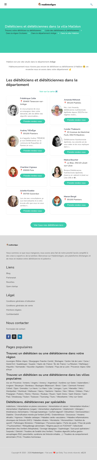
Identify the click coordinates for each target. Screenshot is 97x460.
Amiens (26, 382)
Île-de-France (60, 364)
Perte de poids (70, 423)
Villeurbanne (62, 396)
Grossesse (70, 414)
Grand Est (10, 364)
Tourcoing (44, 396)
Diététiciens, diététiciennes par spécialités (36, 402)
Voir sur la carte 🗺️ (48, 91)
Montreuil (22, 391)
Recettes (10, 282)
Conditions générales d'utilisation (20, 301)
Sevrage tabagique (48, 428)
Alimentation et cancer (58, 406)
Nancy (41, 391)
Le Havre (34, 388)
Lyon (65, 388)
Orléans (79, 391)
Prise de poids (84, 423)
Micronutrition (67, 420)
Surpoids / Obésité (14, 431)
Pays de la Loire (62, 366)
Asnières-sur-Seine (67, 382)
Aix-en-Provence (13, 382)
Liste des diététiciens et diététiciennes (62, 30)
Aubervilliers (82, 382)
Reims (28, 394)
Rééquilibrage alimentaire (33, 425)
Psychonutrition (14, 425)
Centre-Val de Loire (73, 361)
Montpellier (11, 391)
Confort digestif (56, 411)
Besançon (19, 385)
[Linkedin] (20, 336)
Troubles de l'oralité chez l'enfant (38, 431)
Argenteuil (52, 382)
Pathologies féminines (23, 423)
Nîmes (71, 391)
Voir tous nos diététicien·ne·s (48, 225)
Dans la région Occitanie (16, 33)
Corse (86, 361)
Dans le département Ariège (44, 33)
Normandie (20, 366)
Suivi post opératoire (80, 428)
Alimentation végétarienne (50, 409)
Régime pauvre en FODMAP (59, 425)
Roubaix (44, 394)
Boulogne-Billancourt (44, 385)
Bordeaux (29, 385)
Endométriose (58, 414)
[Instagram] (14, 336)
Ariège (53, 61)
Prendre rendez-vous (32, 121)
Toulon (26, 396)
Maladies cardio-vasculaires (53, 417)
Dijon (16, 388)
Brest (58, 385)
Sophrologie (63, 428)
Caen (64, 385)
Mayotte (10, 366)
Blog (8, 273)
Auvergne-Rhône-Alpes (17, 361)
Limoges (57, 388)
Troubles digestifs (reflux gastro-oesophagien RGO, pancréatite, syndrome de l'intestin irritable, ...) (44, 433)
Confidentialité (12, 314)
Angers (34, 382)
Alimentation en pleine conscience (32, 406)
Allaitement (68, 409)
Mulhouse (32, 391)
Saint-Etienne (75, 394)
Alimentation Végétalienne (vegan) (21, 409)
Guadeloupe (22, 364)
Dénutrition (69, 411)
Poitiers (20, 394)
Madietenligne (37, 452)
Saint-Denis (62, 394)
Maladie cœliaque (32, 417)
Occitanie (49, 366)
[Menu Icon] (5, 4)
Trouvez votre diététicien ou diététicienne (23, 30)
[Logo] (47, 4)
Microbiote (55, 420)
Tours (52, 396)
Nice (65, 391)
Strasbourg (16, 396)
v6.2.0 (83, 452)
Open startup (12, 286)
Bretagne (59, 361)
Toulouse (35, 396)
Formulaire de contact (15, 329)
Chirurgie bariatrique (38, 411)
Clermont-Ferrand (76, 385)
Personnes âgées (54, 423)
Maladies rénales (40, 420)
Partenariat (11, 277)
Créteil (9, 388)
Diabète (9, 414)
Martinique (83, 364)
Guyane (32, 364)
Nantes (58, 391)
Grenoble (24, 388)
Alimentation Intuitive (79, 406)
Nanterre (49, 391)
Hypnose (19, 417)
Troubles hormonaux (32, 437)
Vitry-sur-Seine (76, 396)
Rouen (52, 394)
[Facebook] (8, 336)
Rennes (35, 394)
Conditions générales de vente (19, 305)
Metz (81, 388)
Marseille (73, 388)
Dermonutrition (82, 411)
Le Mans (43, 388)
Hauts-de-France (44, 364)
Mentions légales (13, 310)
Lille (50, 388)
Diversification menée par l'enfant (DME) (33, 414)
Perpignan (10, 394)
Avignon (9, 385)
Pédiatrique (40, 423)
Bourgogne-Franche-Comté (41, 361)
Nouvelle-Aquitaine (35, 366)
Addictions (11, 406)
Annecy (42, 382)
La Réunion (72, 364)
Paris (86, 391)
